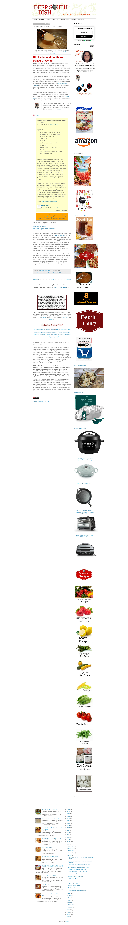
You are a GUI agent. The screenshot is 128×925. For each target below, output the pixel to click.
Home (52, 279)
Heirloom (39, 272)
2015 (68, 834)
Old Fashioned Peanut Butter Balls (77, 869)
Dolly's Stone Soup (47, 847)
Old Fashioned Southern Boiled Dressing (79, 864)
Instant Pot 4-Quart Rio (80, 428)
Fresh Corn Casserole (74, 888)
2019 (68, 825)
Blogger (67, 921)
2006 (68, 917)
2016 (68, 832)
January (70, 907)
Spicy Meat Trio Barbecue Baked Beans (78, 867)
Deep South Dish (55, 124)
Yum (37, 115)
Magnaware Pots (78, 392)
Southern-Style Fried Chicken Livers (51, 838)
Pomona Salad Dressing (40, 230)
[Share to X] (56, 270)
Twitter (51, 319)
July (69, 893)
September (71, 853)
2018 (68, 827)
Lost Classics (50, 272)
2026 (68, 809)
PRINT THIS (45, 206)
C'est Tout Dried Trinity (80, 365)
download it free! (55, 207)
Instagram (58, 109)
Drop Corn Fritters (72, 878)
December (71, 846)
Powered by (81, 40)
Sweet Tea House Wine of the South (84, 215)
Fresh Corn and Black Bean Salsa (77, 890)
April (69, 900)
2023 (68, 816)
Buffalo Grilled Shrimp (74, 885)
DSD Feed (46, 401)
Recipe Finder (81, 19)
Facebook (65, 317)
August (70, 855)
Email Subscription (38, 401)
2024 (68, 814)
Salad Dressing (60, 272)
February (70, 904)
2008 (68, 914)
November (71, 848)
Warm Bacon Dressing (39, 226)
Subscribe (84, 36)
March (70, 902)
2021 (68, 821)
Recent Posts (73, 19)
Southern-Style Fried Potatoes (49, 875)
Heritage (44, 272)
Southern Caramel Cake (74, 881)
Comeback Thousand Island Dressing (44, 228)
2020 (68, 823)
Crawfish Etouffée (72, 874)
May (69, 897)
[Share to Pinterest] (59, 270)
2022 (68, 818)
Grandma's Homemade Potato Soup (51, 818)
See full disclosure (60, 287)
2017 (68, 830)
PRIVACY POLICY (55, 19)
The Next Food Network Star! (75, 876)
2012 (68, 841)
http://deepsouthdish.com (49, 201)
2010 (68, 910)
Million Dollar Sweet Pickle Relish (50, 809)
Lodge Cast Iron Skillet (84, 483)
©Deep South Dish (59, 235)
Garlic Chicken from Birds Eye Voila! (77, 871)
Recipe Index (41, 19)
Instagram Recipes (65, 19)
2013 (68, 839)
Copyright (48, 19)
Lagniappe (35, 19)
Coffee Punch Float (73, 883)
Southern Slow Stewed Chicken (50, 856)
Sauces (66, 272)
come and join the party (45, 217)
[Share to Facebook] (58, 270)
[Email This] (54, 270)
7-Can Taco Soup (46, 884)
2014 (68, 837)
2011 (68, 844)
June (69, 895)
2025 (68, 811)
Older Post (68, 279)
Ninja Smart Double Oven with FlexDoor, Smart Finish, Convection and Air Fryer (84, 512)
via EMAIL (44, 317)
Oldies (54, 272)
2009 (68, 912)
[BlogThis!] (55, 270)
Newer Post (36, 279)
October (70, 850)
